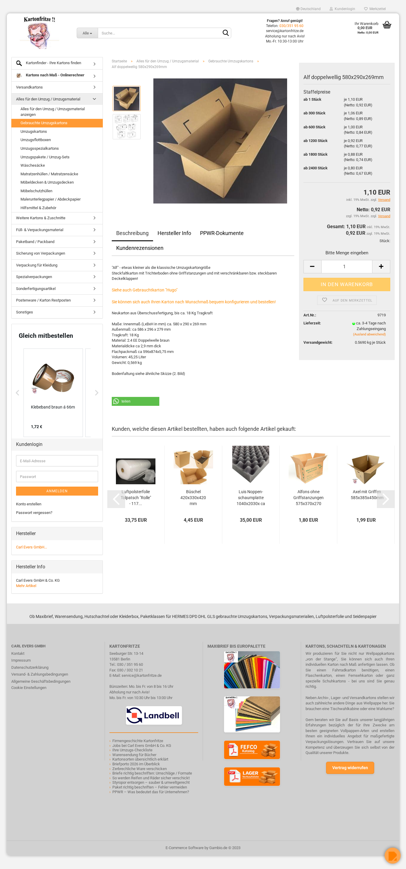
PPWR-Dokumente (222, 233)
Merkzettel (377, 9)
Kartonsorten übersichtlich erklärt (140, 759)
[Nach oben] (16, 860)
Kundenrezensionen (139, 248)
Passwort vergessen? (34, 512)
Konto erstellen (28, 504)
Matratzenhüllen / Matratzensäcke (49, 174)
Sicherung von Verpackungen (40, 253)
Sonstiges (24, 312)
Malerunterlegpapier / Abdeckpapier (51, 199)
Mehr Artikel (26, 585)
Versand (384, 216)
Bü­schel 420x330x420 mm (193, 497)
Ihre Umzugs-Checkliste (132, 750)
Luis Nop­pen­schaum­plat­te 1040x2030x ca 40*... (251, 498)
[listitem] (53, 392)
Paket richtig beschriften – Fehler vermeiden (149, 787)
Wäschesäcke (33, 165)
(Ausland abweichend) (369, 334)
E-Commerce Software (185, 848)
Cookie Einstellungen (28, 687)
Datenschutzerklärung (29, 667)
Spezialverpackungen (34, 277)
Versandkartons (29, 87)
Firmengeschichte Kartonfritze (137, 741)
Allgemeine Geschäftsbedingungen (40, 681)
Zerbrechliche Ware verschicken (139, 769)
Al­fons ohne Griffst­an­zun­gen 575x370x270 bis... (308, 498)
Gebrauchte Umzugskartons (44, 123)
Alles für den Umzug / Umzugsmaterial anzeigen (53, 112)
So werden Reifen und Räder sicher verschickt (151, 778)
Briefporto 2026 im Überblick (136, 764)
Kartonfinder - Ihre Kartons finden (53, 63)
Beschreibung (132, 233)
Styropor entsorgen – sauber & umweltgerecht (151, 782)
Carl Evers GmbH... (31, 547)
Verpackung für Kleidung (36, 265)
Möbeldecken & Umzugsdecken (47, 182)
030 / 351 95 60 (130, 664)
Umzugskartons (34, 131)
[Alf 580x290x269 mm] (220, 140)
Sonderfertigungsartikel (36, 288)
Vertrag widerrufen (350, 767)
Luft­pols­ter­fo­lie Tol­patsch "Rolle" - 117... (136, 497)
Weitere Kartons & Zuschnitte (40, 218)
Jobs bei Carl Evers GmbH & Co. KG (141, 745)
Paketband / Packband (35, 241)
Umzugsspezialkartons (40, 148)
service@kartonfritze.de (142, 675)
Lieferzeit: (312, 323)
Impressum (21, 660)
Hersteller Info (174, 233)
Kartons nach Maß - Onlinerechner (54, 75)
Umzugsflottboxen (36, 140)
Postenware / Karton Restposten (43, 300)
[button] (135, 401)
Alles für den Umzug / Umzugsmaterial (48, 99)
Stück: (385, 241)
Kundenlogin (344, 9)
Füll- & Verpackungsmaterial (39, 230)
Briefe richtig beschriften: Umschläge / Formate (152, 773)
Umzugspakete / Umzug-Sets (45, 157)
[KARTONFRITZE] (39, 32)
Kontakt (17, 653)
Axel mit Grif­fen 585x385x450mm (367, 494)
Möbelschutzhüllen (36, 191)
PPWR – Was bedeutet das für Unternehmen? (150, 792)
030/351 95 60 (291, 26)
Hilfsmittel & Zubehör (38, 208)
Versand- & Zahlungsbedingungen (39, 674)
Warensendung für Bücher (134, 755)
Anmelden (57, 491)
